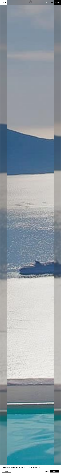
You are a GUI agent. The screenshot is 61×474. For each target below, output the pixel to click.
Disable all (6, 471)
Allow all (54, 471)
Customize (47, 471)
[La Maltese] (30, 2)
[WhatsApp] (52, 2)
